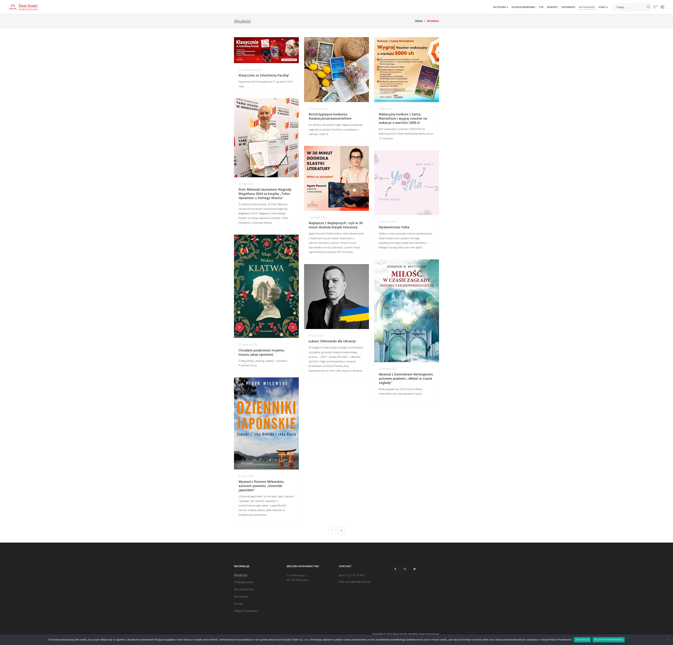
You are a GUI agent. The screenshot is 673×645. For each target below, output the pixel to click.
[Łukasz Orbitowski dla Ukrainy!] (336, 296)
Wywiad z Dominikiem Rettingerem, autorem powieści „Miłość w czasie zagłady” (406, 378)
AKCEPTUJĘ (582, 639)
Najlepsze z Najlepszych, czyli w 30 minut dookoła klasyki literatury (335, 225)
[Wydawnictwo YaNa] (406, 182)
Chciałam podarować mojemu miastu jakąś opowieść (261, 352)
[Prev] (332, 530)
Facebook (395, 569)
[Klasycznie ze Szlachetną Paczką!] (266, 50)
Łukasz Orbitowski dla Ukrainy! (332, 341)
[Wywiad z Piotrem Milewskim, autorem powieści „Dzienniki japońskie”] (266, 423)
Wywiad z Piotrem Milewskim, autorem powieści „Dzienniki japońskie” (261, 485)
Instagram (404, 569)
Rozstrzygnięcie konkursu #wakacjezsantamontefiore (330, 116)
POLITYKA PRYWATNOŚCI (608, 639)
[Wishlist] (654, 7)
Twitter (414, 569)
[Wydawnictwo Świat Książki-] (27, 7)
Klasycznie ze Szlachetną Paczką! (264, 75)
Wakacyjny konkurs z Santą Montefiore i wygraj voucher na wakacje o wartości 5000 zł (403, 118)
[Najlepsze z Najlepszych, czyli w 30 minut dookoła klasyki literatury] (336, 178)
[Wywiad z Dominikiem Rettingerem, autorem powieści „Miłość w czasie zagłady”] (406, 310)
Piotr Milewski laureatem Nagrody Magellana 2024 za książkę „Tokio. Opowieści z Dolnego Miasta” (265, 193)
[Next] (340, 530)
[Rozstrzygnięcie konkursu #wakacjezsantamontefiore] (336, 69)
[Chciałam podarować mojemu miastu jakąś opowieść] (266, 286)
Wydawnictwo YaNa (394, 227)
